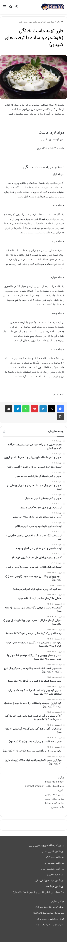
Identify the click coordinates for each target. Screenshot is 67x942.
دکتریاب (60, 790)
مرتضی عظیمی (57, 901)
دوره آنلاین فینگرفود (55, 886)
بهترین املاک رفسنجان (53, 799)
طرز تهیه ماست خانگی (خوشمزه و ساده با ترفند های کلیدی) (34, 38)
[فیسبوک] (60, 408)
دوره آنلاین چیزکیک (55, 857)
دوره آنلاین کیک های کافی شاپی (49, 881)
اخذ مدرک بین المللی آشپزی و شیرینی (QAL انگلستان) (38, 892)
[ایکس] (51, 408)
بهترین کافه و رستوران (54, 803)
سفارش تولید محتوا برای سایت (50, 925)
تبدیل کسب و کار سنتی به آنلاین (49, 907)
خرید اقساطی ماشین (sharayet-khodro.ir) (44, 786)
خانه (58, 22)
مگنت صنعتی (57, 807)
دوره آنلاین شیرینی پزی (53, 863)
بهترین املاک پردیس (54, 795)
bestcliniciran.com (54, 782)
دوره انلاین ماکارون (55, 875)
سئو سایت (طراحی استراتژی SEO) (48, 913)
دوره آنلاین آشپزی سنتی (53, 851)
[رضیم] (52, 6)
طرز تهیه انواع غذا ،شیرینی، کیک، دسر (36, 22)
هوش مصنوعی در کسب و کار (50, 919)
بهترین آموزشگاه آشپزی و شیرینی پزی (46, 846)
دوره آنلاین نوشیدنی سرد (52, 869)
